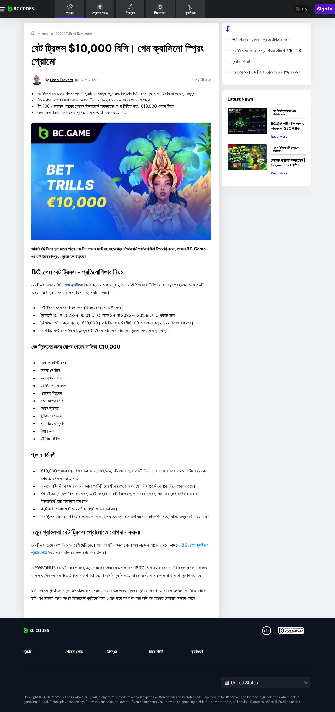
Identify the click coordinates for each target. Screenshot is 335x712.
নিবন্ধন (112, 651)
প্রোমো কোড (74, 651)
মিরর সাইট (156, 651)
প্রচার (27, 651)
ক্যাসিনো (197, 651)
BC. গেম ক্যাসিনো (69, 285)
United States (244, 682)
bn (305, 9)
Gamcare (257, 702)
